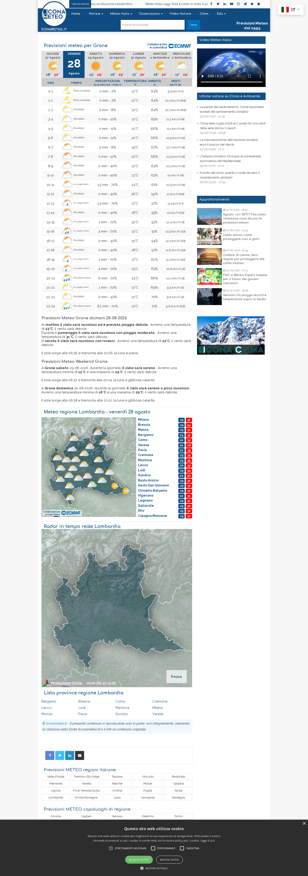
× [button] (304, 823)
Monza (46, 714)
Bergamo (48, 701)
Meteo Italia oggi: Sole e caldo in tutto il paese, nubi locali (157, 4)
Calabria (178, 783)
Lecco (46, 708)
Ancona (56, 816)
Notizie (94, 13)
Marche (117, 783)
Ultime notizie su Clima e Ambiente (229, 96)
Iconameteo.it (56, 723)
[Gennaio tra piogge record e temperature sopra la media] (209, 296)
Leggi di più (207, 840)
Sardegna (178, 797)
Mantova (122, 708)
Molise (147, 783)
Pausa (176, 677)
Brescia (84, 701)
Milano (157, 708)
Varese (157, 714)
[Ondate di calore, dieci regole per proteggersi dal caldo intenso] (209, 256)
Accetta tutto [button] (139, 859)
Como (120, 701)
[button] (154, 868)
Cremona (159, 701)
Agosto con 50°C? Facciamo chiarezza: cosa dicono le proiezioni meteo (244, 218)
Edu (220, 13)
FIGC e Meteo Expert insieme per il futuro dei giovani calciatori (245, 279)
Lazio (117, 797)
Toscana (117, 776)
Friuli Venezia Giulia (86, 790)
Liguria (55, 790)
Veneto (86, 783)
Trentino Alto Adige (86, 776)
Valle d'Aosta (55, 776)
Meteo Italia (119, 13)
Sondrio (121, 714)
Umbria (117, 790)
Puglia (147, 790)
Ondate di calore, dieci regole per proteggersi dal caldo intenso (243, 259)
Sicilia (178, 790)
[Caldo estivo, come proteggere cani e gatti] (209, 236)
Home (75, 13)
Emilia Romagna (86, 797)
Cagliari (86, 816)
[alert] (154, 848)
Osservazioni (149, 13)
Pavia (82, 714)
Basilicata (178, 776)
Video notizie (180, 13)
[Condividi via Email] (79, 755)
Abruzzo (148, 776)
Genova (117, 816)
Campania (148, 797)
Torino (178, 816)
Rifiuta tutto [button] (169, 859)
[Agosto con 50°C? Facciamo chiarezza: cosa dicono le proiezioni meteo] (209, 216)
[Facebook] (49, 755)
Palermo (148, 816)
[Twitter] (59, 755)
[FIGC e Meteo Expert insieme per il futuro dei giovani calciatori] (209, 276)
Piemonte (55, 783)
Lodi (81, 708)
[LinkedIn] (69, 755)
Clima (204, 13)
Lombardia (55, 797)
